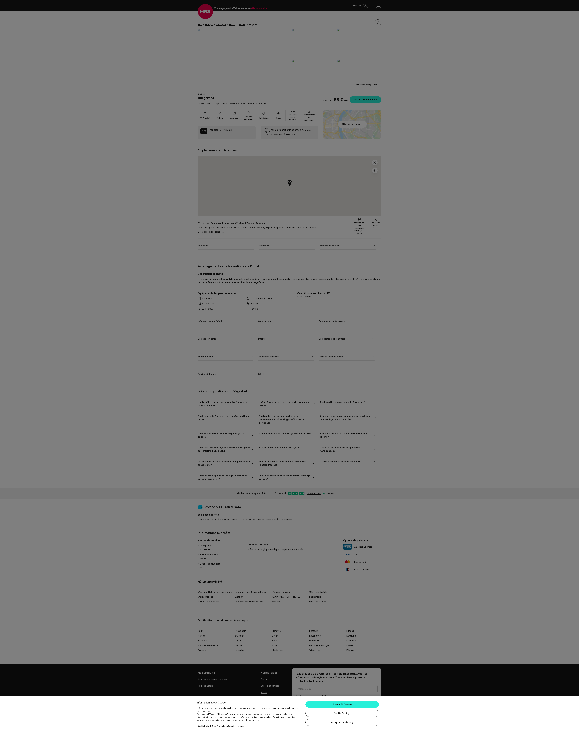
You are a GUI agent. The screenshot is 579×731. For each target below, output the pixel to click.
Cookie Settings (342, 713)
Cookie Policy (203, 726)
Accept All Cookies (342, 704)
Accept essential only (342, 722)
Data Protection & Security (224, 726)
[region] (289, 713)
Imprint (241, 726)
